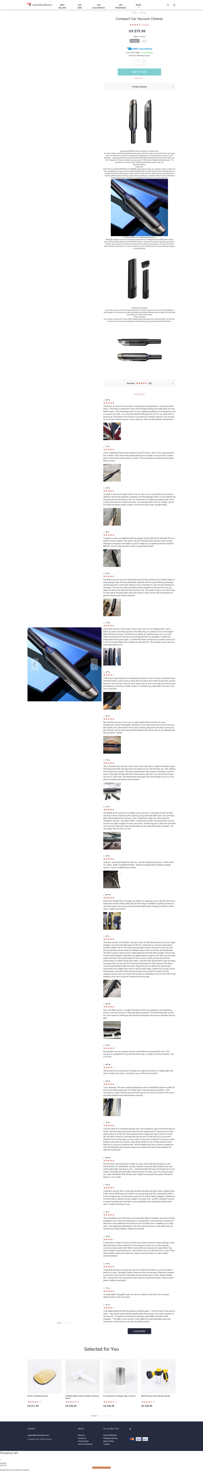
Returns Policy (108, 1441)
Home (135, 13)
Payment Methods (110, 1435)
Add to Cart (139, 72)
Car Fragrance (120, 6)
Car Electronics (99, 6)
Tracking (106, 1444)
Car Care (79, 6)
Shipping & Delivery (110, 1438)
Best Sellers (62, 6)
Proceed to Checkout (101, 1468)
